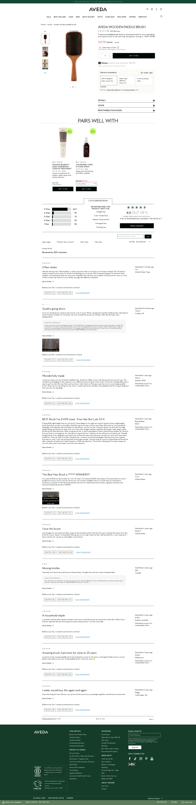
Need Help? (106, 755)
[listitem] (63, 159)
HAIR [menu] (71, 17)
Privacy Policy (74, 753)
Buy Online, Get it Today (110, 749)
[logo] (98, 9)
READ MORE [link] (150, 37)
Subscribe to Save (109, 48)
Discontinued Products (109, 751)
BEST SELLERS (60, 17)
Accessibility (73, 770)
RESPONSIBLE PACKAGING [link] (110, 111)
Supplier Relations (75, 773)
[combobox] (86, 183)
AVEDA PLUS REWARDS (13, 802)
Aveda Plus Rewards (108, 743)
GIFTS (100, 17)
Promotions (105, 734)
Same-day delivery (113, 90)
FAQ (102, 773)
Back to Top (100, 719)
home (43, 24)
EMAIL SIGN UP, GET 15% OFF (37, 802)
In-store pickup (129, 90)
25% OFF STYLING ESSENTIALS (98, 2)
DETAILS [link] (101, 101)
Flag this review (82, 293)
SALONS (174, 802)
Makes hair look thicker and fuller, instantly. (85, 172)
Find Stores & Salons (147, 9)
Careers (104, 789)
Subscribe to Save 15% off (110, 737)
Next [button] (75, 87)
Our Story (105, 786)
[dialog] (161, 16)
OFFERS (132, 17)
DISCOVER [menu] (121, 17)
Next (151, 719)
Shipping (104, 767)
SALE (49, 17)
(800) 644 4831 (107, 779)
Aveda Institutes (75, 740)
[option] (45, 39)
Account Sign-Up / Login (110, 770)
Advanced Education (76, 746)
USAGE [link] (101, 106)
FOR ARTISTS (162, 802)
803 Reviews (115, 31)
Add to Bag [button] (133, 56)
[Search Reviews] (148, 236)
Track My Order (107, 759)
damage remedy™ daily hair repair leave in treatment (62, 167)
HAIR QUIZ (109, 17)
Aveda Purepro (74, 737)
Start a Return (106, 762)
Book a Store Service (109, 776)
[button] (50, 345)
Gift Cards (105, 740)
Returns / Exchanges (108, 765)
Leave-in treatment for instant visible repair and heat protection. (61, 175)
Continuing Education (76, 743)
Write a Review (136, 226)
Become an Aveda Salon (78, 734)
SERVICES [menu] (142, 17)
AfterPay (104, 746)
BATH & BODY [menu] (89, 17)
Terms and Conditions (77, 767)
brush (50, 24)
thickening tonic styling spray (84, 166)
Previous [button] (45, 34)
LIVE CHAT (188, 802)
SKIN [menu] (78, 17)
